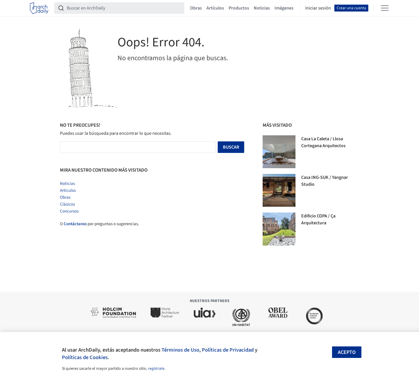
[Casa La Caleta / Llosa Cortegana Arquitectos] (279, 151)
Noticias (262, 8)
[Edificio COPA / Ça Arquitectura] (279, 229)
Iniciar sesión (318, 8)
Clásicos (67, 204)
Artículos (215, 8)
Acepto (347, 352)
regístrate (156, 368)
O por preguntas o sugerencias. (99, 224)
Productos (239, 8)
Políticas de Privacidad (228, 350)
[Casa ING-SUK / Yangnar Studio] (279, 190)
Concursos (69, 211)
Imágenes (283, 8)
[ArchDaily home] (39, 8)
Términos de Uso (180, 350)
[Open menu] (384, 8)
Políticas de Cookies (85, 357)
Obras (196, 8)
